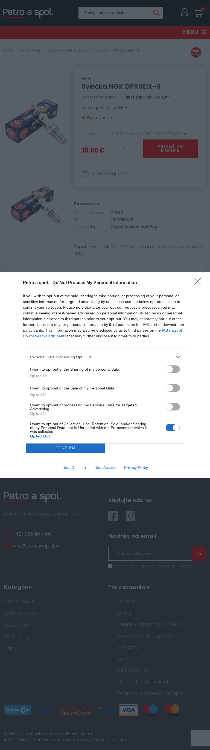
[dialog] (105, 375)
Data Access (105, 467)
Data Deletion (74, 467)
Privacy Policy (136, 467)
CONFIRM (66, 448)
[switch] (173, 369)
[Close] (199, 283)
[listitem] (105, 357)
